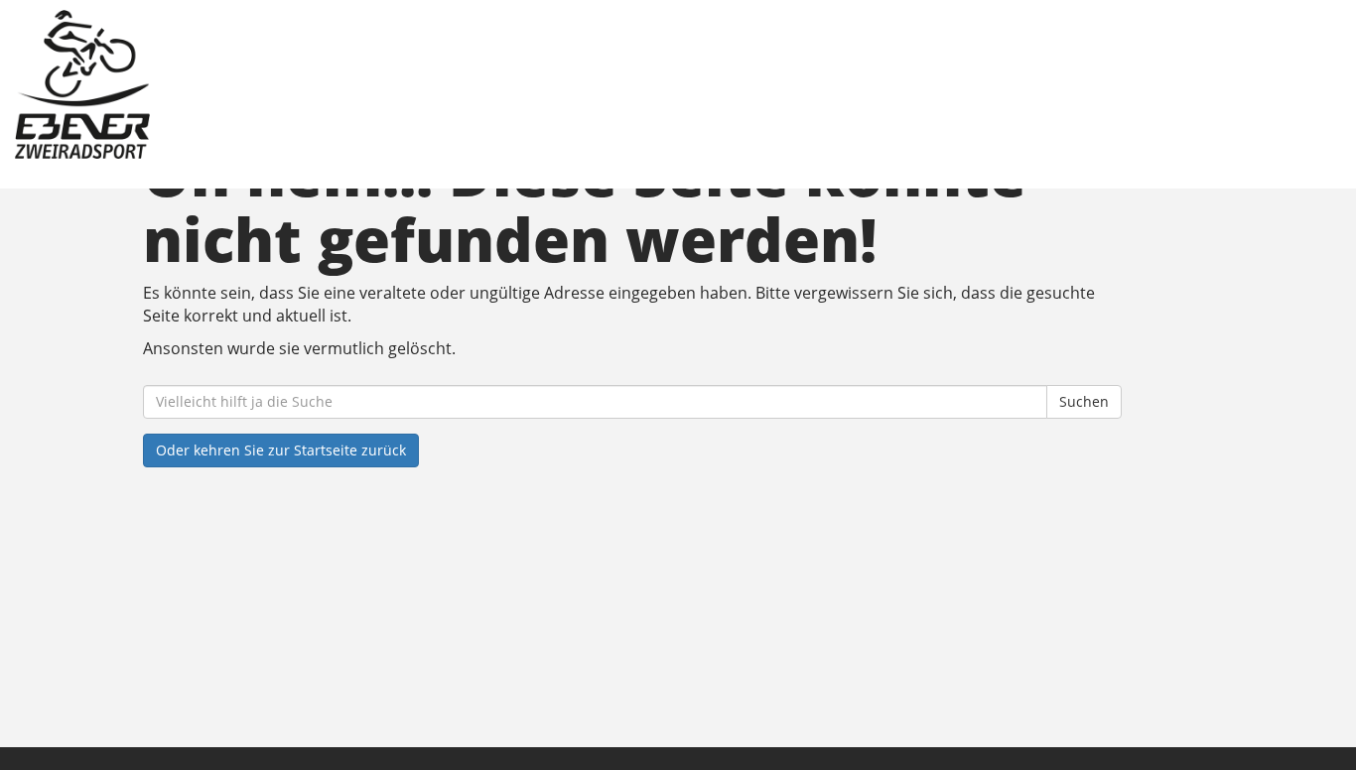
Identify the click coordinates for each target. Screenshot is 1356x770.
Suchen (1084, 401)
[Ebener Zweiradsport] (290, 84)
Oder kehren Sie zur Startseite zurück (281, 450)
